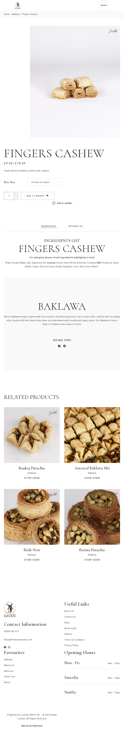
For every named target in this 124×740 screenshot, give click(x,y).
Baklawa (32, 473)
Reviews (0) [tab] (76, 226)
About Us (69, 611)
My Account (70, 628)
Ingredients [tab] (48, 226)
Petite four (9, 676)
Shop (67, 622)
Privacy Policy (71, 645)
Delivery (68, 634)
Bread (7, 682)
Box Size (9, 182)
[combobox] (45, 182)
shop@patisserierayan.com (18, 639)
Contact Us (70, 617)
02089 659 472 (11, 631)
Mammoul (9, 665)
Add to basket (36, 195)
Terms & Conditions (74, 639)
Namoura (8, 671)
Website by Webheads (31, 725)
